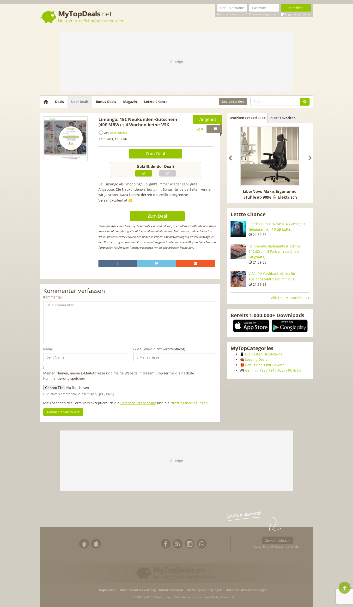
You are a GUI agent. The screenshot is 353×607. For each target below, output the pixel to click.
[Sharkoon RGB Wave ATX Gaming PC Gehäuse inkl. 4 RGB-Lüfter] (238, 229)
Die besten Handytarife (263, 354)
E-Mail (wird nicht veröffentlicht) (159, 349)
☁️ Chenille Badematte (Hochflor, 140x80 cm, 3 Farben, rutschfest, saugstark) (275, 251)
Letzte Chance (155, 101)
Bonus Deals (106, 101)
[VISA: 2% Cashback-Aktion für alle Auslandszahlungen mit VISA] (238, 279)
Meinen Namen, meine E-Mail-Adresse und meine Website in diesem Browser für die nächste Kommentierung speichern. (118, 376)
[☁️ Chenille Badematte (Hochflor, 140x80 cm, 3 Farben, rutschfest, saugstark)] (238, 251)
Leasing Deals (256, 359)
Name (48, 349)
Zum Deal (155, 154)
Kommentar (52, 297)
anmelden (296, 8)
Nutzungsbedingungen (189, 403)
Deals (59, 101)
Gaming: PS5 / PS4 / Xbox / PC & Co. (273, 370)
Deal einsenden (233, 101)
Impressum (107, 590)
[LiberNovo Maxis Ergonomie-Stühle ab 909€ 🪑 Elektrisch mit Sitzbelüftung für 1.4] (270, 156)
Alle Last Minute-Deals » (290, 297)
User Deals (80, 101)
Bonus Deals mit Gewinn (265, 365)
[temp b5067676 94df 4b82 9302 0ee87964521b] (65, 139)
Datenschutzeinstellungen (247, 590)
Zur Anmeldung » (277, 540)
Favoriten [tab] (247, 117)
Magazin (130, 101)
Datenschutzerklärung (138, 403)
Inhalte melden (171, 590)
